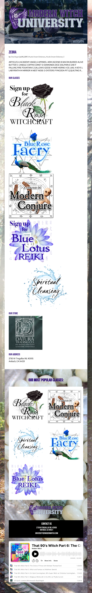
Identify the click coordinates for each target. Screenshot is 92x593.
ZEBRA (12, 52)
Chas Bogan (15, 57)
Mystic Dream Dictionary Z (55, 57)
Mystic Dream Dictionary (36, 57)
